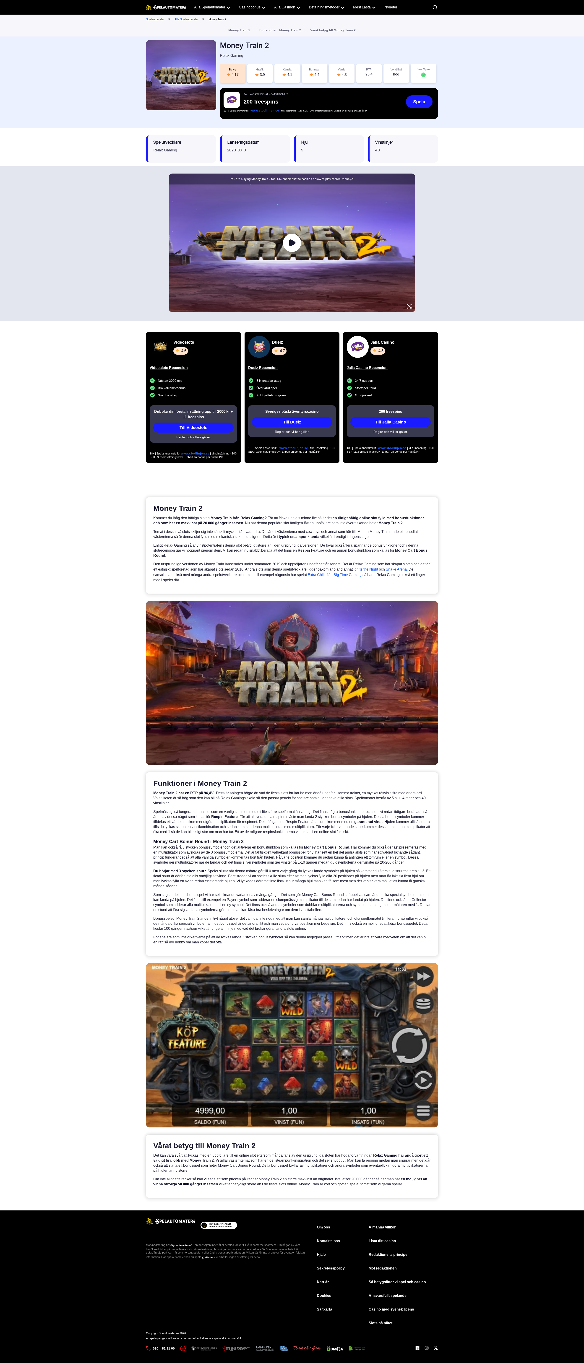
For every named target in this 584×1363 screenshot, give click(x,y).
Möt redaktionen (383, 1268)
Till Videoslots (193, 427)
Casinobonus (250, 7)
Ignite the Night (366, 569)
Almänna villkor (382, 1227)
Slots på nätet (380, 1323)
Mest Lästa (362, 7)
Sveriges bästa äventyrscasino (292, 411)
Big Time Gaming (348, 575)
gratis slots (208, 1257)
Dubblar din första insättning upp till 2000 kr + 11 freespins (193, 414)
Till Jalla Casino (390, 422)
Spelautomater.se (181, 1245)
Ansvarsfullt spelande (388, 1296)
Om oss (323, 1227)
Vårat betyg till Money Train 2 (333, 30)
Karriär (323, 1282)
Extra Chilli (317, 575)
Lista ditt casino (382, 1241)
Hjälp (321, 1255)
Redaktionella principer (389, 1255)
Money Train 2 (239, 30)
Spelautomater (155, 19)
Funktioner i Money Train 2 (280, 30)
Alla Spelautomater (209, 7)
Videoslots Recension (169, 368)
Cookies (324, 1296)
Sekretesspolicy (331, 1268)
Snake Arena (396, 569)
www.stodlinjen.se (264, 110)
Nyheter (390, 7)
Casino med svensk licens (391, 1309)
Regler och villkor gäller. (193, 437)
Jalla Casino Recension (367, 368)
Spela (419, 101)
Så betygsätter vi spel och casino (397, 1282)
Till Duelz (292, 422)
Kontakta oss (328, 1241)
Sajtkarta (324, 1309)
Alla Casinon (284, 7)
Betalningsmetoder (324, 7)
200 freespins (390, 411)
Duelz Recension (263, 368)
